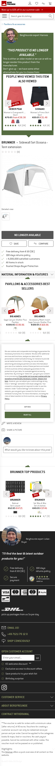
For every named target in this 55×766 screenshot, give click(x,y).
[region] (27, 383)
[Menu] (4, 16)
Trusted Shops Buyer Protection (22, 266)
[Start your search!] (50, 16)
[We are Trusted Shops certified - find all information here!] (32, 579)
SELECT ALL (27, 415)
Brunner (8, 142)
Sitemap (9, 752)
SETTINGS (27, 407)
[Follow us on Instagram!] (6, 688)
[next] (47, 103)
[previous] (8, 103)
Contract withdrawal (15, 714)
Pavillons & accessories (14, 24)
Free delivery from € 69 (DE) (20, 251)
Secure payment (14, 579)
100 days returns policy (18, 255)
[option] (27, 180)
